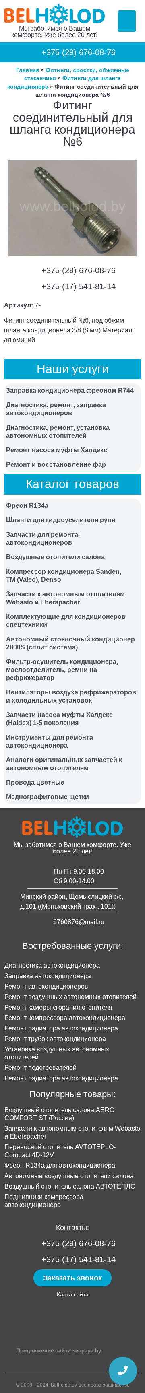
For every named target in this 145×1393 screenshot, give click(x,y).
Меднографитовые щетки (47, 796)
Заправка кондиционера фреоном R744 (70, 390)
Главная (27, 70)
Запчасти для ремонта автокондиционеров (42, 538)
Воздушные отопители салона (55, 557)
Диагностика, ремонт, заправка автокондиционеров (56, 409)
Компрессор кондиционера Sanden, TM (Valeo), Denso (63, 575)
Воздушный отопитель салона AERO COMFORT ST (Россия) (59, 1114)
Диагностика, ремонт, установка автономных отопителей (58, 431)
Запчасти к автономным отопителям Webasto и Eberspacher (65, 598)
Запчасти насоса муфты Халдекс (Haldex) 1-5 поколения (59, 718)
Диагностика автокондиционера (52, 965)
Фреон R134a (27, 505)
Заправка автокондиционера (47, 976)
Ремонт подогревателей (40, 1067)
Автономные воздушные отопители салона (69, 1176)
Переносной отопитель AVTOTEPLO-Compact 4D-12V (60, 1151)
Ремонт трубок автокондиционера (55, 1038)
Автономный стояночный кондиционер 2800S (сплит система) (70, 643)
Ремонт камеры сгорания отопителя (58, 1007)
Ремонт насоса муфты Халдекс (56, 450)
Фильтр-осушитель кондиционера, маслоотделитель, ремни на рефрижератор (62, 669)
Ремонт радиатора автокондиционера (61, 1028)
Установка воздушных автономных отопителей (56, 1053)
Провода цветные (35, 782)
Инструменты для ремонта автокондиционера (49, 741)
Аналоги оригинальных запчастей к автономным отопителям (64, 763)
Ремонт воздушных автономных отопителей (70, 996)
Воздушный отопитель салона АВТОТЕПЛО (69, 1186)
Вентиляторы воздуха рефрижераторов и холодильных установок (71, 696)
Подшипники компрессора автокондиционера (43, 1200)
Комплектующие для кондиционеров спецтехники (66, 620)
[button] (127, 21)
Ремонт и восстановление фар (56, 464)
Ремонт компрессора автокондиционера (64, 1017)
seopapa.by (86, 1351)
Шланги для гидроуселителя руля (60, 520)
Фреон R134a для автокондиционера (59, 1165)
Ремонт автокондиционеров (46, 986)
